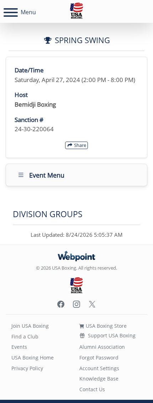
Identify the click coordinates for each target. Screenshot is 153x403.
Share (79, 145)
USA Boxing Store (105, 325)
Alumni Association (102, 346)
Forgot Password (98, 357)
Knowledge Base (98, 378)
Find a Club (24, 336)
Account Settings (99, 368)
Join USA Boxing (30, 325)
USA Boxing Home (32, 357)
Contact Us (92, 389)
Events (19, 346)
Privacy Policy (27, 368)
